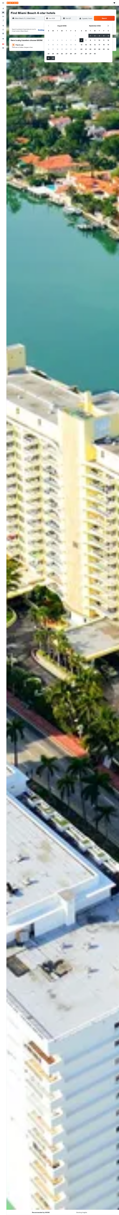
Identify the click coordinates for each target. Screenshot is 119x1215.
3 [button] (99, 36)
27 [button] (66, 54)
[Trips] (3, 39)
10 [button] (53, 45)
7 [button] (70, 40)
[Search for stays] (3, 12)
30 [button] (48, 58)
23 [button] (48, 54)
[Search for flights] (3, 8)
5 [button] (108, 36)
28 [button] (71, 54)
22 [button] (75, 49)
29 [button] (75, 54)
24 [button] (53, 54)
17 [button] (53, 49)
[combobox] (29, 18)
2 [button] (48, 40)
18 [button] (57, 49)
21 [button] (71, 49)
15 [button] (75, 45)
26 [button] (62, 54)
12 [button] (62, 45)
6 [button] (66, 40)
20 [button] (66, 49)
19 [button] (62, 49)
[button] (3, 3)
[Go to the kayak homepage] (12, 3)
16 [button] (48, 49)
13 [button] (66, 45)
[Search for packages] (3, 20)
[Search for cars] (3, 16)
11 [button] (57, 45)
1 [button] (75, 36)
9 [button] (48, 45)
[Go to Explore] (3, 26)
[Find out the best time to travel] (3, 33)
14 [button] (71, 45)
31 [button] (53, 58)
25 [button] (57, 54)
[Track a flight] (3, 29)
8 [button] (75, 40)
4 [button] (57, 40)
